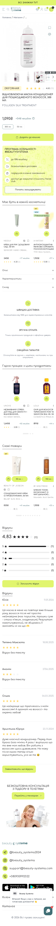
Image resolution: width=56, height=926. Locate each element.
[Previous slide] (5, 46)
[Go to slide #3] (28, 77)
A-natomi (38, 241)
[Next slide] (51, 46)
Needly (7, 241)
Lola (36, 406)
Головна (6, 17)
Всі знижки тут (28, 3)
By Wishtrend (41, 486)
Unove (7, 406)
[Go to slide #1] (5, 77)
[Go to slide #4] (39, 77)
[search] (8, 9)
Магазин (18, 17)
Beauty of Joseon (14, 486)
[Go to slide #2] (17, 77)
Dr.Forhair (12, 88)
